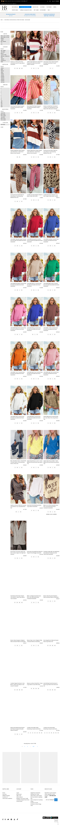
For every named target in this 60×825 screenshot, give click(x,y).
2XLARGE (2, 76)
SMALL (2, 69)
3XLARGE (2, 77)
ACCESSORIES (43, 10)
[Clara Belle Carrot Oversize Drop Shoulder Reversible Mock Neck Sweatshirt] (18, 356)
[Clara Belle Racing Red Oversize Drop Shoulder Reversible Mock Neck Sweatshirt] (35, 223)
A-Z (1, 42)
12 (37, 732)
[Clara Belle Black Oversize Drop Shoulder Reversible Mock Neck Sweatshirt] (35, 400)
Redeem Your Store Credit (22, 798)
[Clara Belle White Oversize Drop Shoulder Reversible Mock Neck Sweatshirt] (18, 400)
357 (33, 746)
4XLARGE (2, 79)
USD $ (56, 820)
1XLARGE (2, 75)
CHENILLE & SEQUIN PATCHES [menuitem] (26, 10)
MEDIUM (2, 70)
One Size (2, 82)
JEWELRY (2, 59)
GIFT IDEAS (3, 52)
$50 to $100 (3, 115)
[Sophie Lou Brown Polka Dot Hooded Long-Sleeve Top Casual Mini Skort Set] (18, 489)
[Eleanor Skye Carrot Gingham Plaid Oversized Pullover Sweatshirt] (35, 624)
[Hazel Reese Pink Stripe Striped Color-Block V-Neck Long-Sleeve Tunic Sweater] (18, 579)
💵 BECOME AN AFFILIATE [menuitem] (25, 7)
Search (2, 48)
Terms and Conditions (7, 798)
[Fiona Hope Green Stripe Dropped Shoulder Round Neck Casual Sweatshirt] (51, 45)
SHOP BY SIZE (5, 64)
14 (39, 732)
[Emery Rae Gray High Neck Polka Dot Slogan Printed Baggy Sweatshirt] (35, 535)
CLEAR (2, 127)
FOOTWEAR (49, 7)
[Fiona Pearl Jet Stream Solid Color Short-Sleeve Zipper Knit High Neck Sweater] (18, 535)
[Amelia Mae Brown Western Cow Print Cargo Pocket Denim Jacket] (51, 178)
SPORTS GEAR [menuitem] (15, 10)
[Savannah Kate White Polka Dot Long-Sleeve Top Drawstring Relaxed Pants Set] (51, 134)
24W (2, 106)
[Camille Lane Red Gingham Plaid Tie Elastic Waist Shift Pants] (35, 178)
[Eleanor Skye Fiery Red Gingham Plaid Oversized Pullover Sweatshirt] (51, 579)
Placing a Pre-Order (35, 794)
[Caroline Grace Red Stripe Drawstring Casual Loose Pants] (51, 711)
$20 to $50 (3, 114)
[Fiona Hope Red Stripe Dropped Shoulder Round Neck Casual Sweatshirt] (18, 90)
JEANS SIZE (5, 84)
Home (2, 19)
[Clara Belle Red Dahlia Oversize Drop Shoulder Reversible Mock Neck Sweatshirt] (18, 267)
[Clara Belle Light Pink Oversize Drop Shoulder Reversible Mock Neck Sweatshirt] (51, 356)
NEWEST (2, 38)
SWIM (2, 61)
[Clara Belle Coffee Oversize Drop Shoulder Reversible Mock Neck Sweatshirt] (51, 311)
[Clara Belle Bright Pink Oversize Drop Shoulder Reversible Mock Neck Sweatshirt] (18, 311)
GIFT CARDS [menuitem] (36, 10)
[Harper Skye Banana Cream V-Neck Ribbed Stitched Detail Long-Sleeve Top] (35, 444)
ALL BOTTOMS (3, 54)
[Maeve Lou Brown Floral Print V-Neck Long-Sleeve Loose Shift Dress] (35, 667)
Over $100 (3, 117)
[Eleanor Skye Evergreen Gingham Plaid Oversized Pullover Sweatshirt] (18, 624)
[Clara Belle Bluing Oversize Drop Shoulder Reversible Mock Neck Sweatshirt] (35, 311)
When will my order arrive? (36, 795)
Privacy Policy (19, 801)
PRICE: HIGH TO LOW (5, 37)
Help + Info (19, 795)
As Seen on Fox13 (34, 802)
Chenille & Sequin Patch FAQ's (23, 799)
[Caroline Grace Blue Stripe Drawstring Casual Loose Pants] (35, 711)
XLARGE (2, 73)
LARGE (2, 72)
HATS (2, 57)
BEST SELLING (3, 41)
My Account (19, 794)
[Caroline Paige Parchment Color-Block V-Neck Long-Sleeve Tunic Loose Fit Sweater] (18, 667)
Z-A (1, 44)
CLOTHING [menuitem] (42, 7)
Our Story (4, 794)
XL (38, 68)
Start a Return (20, 797)
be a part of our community (30, 15)
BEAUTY (2, 53)
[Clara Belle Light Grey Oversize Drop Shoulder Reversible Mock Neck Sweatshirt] (35, 356)
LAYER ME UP (3, 60)
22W (1, 105)
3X (19, 68)
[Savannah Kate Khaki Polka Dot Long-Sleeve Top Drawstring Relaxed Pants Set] (18, 178)
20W (1, 103)
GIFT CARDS (3, 50)
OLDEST (2, 40)
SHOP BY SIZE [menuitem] (35, 7)
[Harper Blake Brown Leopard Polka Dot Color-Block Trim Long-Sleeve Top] (51, 400)
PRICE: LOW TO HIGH (5, 35)
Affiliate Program (6, 795)
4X (21, 68)
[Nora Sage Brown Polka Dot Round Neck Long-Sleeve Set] (51, 624)
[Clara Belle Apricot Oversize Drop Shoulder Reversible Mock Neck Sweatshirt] (35, 267)
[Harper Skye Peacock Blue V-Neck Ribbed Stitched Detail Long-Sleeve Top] (51, 444)
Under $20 (3, 113)
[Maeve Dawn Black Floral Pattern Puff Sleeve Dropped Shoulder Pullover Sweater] (18, 711)
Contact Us (5, 797)
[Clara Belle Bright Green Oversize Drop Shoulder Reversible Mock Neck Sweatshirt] (51, 267)
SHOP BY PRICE (5, 109)
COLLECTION (5, 122)
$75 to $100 (3, 120)
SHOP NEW (3, 124)
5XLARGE (2, 80)
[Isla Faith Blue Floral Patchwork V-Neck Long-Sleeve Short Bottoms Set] (51, 667)
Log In (18, 792)
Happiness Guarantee (35, 792)
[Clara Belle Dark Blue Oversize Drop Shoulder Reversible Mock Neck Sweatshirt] (51, 223)
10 (51, 732)
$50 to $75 (3, 118)
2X (17, 68)
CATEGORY (5, 46)
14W (1, 101)
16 (41, 732)
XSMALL (2, 68)
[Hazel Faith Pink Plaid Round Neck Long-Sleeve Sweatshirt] (35, 489)
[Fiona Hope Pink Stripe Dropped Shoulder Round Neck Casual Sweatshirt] (35, 90)
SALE (49, 10)
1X (31, 688)
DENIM (54, 7)
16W (1, 102)
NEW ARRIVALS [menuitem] (15, 7)
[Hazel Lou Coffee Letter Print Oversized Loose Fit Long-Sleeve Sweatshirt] (18, 45)
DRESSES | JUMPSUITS (5, 56)
